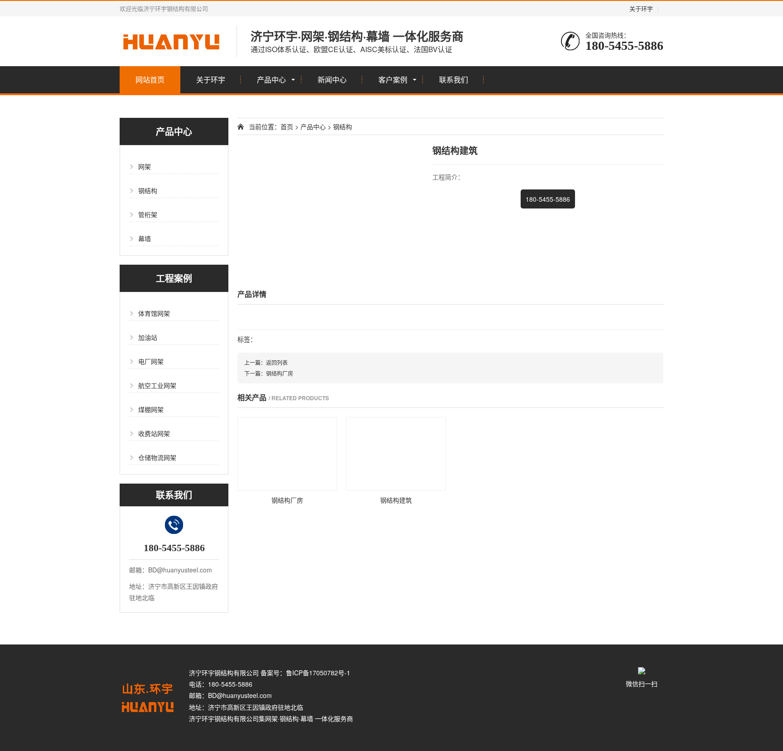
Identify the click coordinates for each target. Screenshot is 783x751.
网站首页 (149, 79)
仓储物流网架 (157, 457)
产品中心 (271, 79)
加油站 (147, 337)
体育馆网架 (154, 313)
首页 (286, 126)
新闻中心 (332, 79)
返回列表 (277, 362)
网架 (144, 166)
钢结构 (147, 190)
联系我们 (453, 79)
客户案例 (392, 79)
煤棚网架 (151, 409)
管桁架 (147, 214)
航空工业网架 (157, 385)
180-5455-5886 (548, 198)
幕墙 (144, 238)
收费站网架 (154, 433)
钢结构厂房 (279, 373)
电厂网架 (151, 361)
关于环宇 (641, 8)
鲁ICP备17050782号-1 (318, 672)
